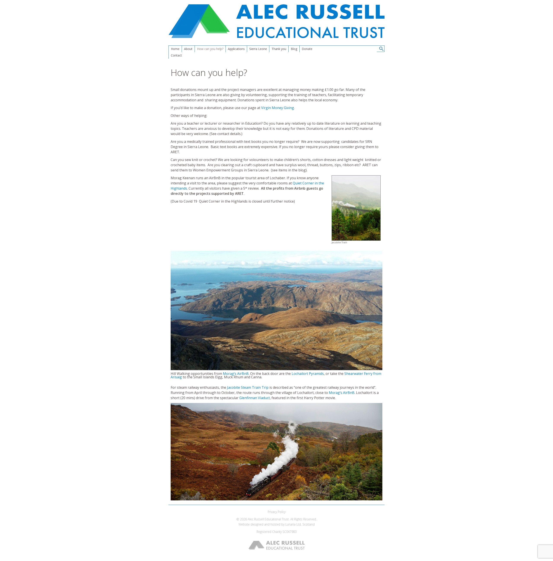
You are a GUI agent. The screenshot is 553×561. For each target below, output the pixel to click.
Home (175, 49)
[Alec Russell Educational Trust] (276, 37)
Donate (307, 49)
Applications (236, 49)
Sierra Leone (258, 49)
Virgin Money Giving (277, 107)
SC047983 (290, 532)
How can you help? (210, 49)
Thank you (279, 49)
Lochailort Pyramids (308, 373)
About (188, 49)
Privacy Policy (277, 512)
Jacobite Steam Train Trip (248, 387)
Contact (176, 55)
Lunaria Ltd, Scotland (300, 524)
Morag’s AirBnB (236, 373)
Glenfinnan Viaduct (254, 397)
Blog (294, 49)
